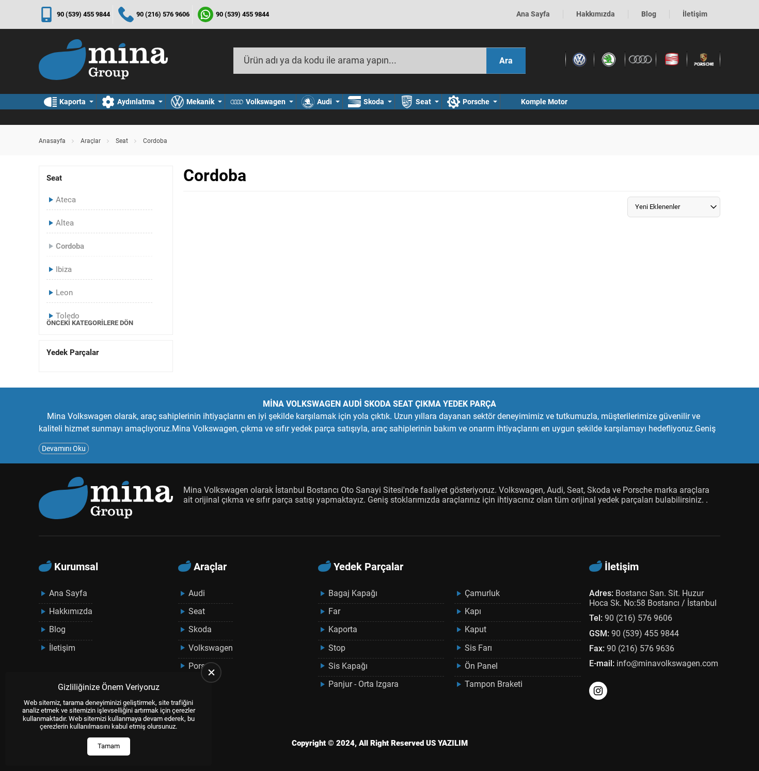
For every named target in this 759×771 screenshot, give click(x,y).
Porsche (476, 102)
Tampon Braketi (494, 684)
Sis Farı (478, 648)
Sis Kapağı (348, 666)
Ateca (66, 199)
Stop (336, 648)
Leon (64, 292)
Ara (506, 61)
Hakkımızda (595, 14)
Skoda (373, 102)
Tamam (109, 746)
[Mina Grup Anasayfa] (103, 61)
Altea (65, 223)
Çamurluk (482, 593)
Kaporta (72, 102)
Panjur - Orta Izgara (363, 684)
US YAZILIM (447, 743)
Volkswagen (266, 102)
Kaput (475, 629)
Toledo (68, 315)
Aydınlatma (136, 102)
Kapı (473, 611)
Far (334, 611)
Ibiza (64, 269)
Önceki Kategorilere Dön (89, 323)
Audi (324, 102)
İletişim (695, 14)
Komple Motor (544, 102)
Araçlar (91, 140)
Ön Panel (481, 666)
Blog (648, 14)
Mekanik (200, 102)
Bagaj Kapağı (352, 593)
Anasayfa (52, 140)
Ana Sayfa (533, 14)
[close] (211, 672)
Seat (423, 102)
